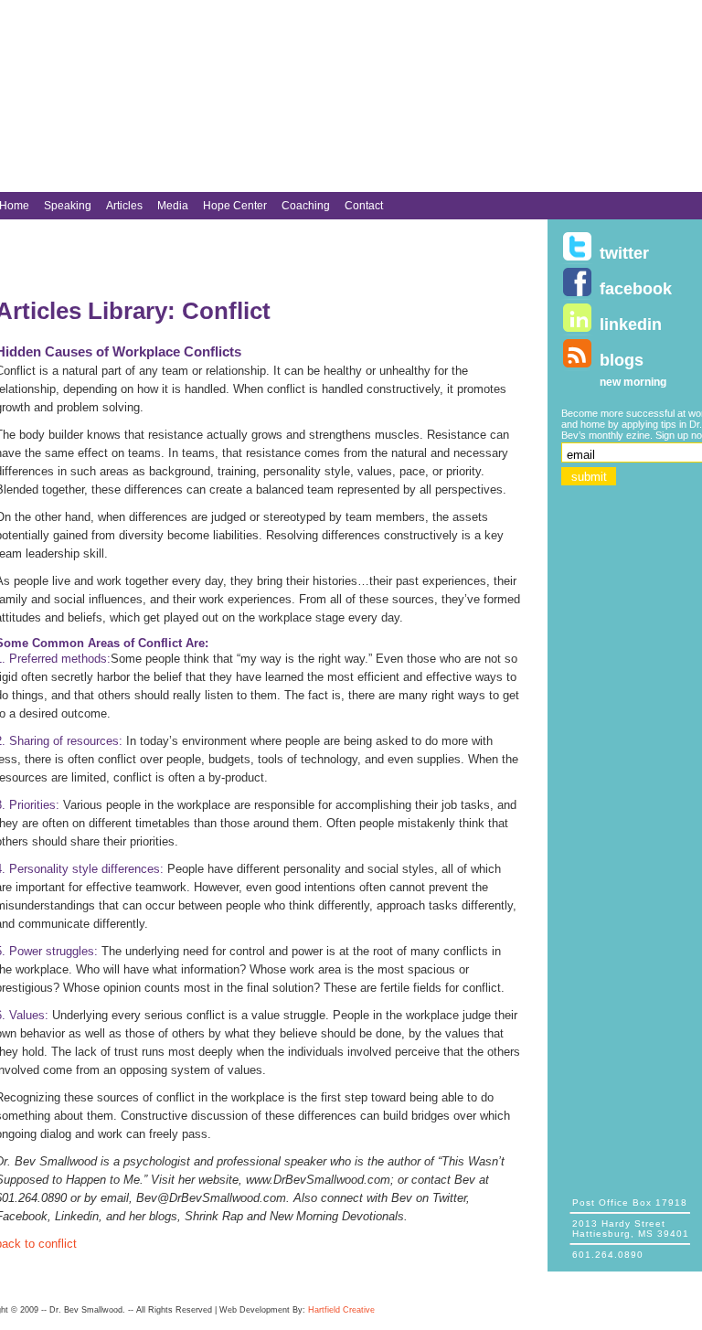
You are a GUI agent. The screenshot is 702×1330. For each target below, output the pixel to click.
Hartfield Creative (341, 1309)
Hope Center (235, 205)
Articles (124, 205)
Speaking (67, 205)
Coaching (306, 205)
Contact (364, 205)
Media (172, 205)
